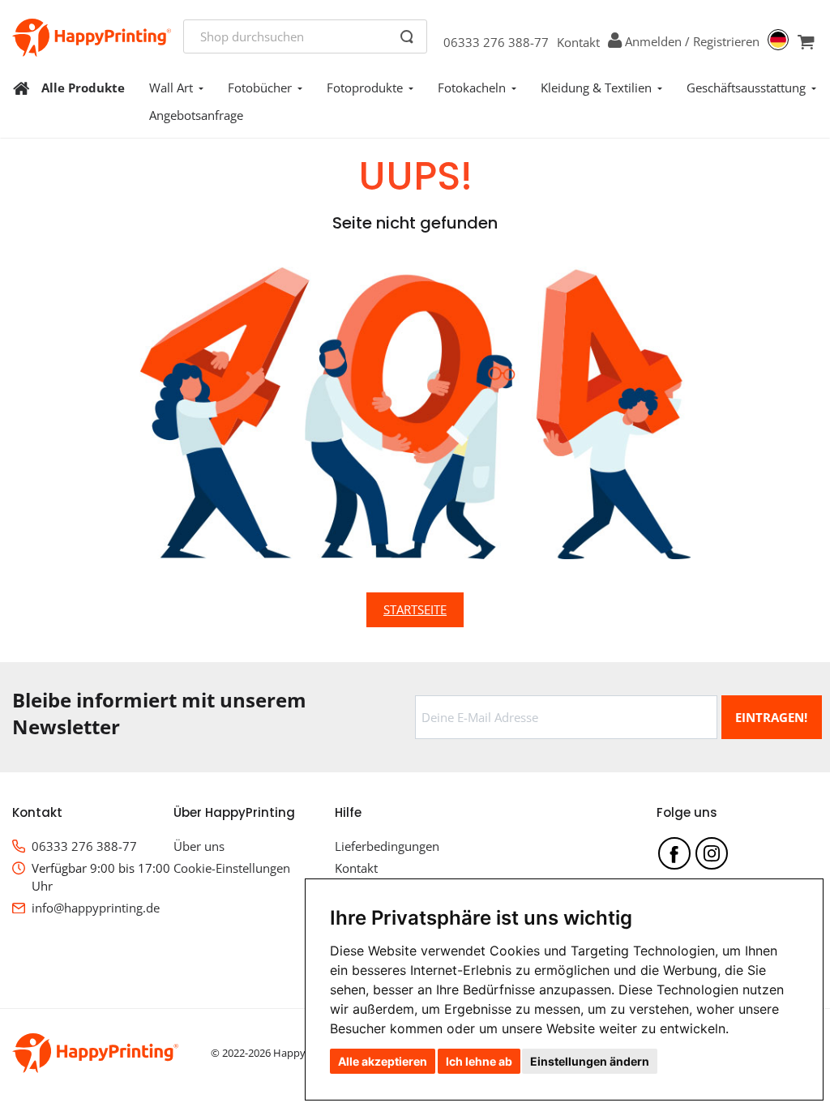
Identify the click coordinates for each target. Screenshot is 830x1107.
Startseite (415, 609)
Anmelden (653, 41)
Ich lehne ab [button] (479, 1061)
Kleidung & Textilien (596, 87)
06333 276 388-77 (496, 42)
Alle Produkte (83, 87)
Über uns (199, 846)
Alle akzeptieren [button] (382, 1061)
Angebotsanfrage (196, 115)
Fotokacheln (472, 87)
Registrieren (726, 41)
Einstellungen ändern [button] (589, 1061)
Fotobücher (260, 87)
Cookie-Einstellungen (231, 868)
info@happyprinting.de (96, 908)
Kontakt (578, 42)
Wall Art (171, 87)
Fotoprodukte (365, 87)
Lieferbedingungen (387, 846)
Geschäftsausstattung (746, 87)
